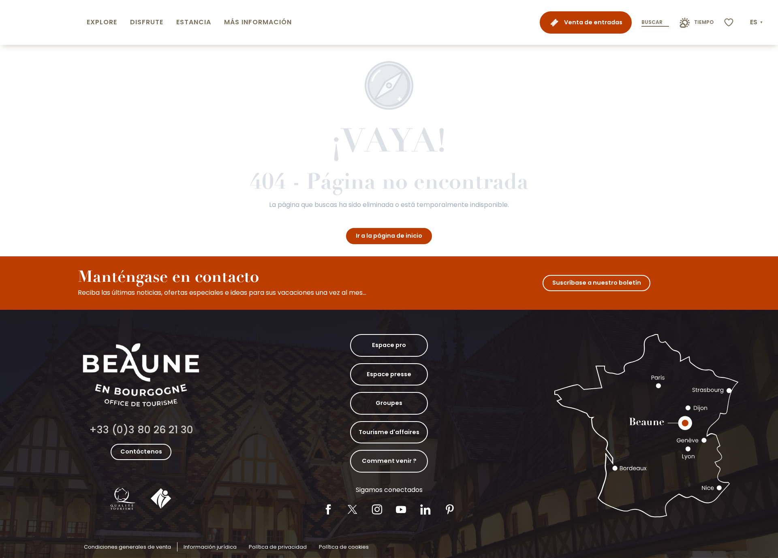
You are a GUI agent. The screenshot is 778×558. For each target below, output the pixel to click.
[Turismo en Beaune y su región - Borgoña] (41, 22)
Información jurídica (210, 546)
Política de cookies (344, 546)
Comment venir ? (389, 461)
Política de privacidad (278, 546)
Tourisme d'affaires (389, 432)
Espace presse (389, 374)
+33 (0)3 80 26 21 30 (141, 430)
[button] (757, 22)
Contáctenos (141, 451)
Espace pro (389, 345)
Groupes (389, 403)
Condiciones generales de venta (127, 546)
